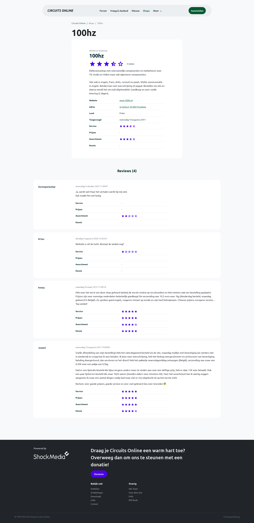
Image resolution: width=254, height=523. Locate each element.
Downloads (96, 496)
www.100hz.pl (126, 100)
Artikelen (95, 488)
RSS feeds (133, 500)
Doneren (99, 474)
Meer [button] (156, 10)
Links (93, 500)
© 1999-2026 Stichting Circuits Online (32, 516)
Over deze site (135, 492)
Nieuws (135, 10)
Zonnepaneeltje (46, 186)
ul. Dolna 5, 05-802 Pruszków (133, 106)
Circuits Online (79, 23)
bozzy (41, 287)
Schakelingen (97, 492)
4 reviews (130, 64)
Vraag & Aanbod (119, 10)
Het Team (133, 488)
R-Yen (41, 239)
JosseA (42, 347)
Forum (103, 10)
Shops (146, 10)
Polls (131, 496)
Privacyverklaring (232, 516)
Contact (94, 504)
